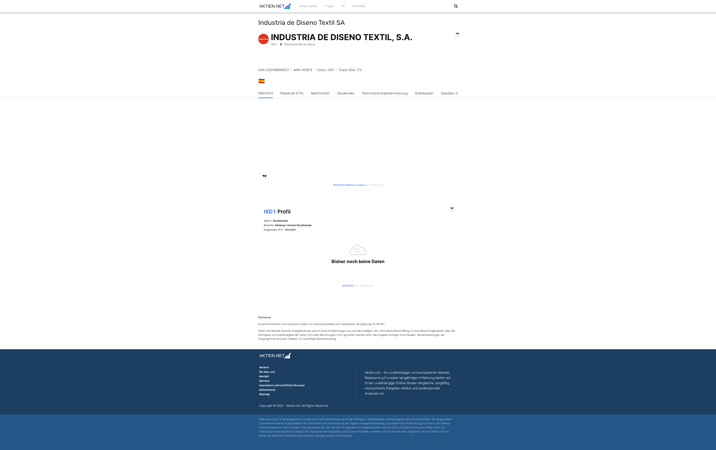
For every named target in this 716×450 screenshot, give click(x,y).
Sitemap (264, 394)
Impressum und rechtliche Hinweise (282, 385)
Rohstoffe (358, 6)
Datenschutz (267, 389)
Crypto (329, 6)
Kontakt (264, 376)
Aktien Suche (308, 6)
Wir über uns (267, 372)
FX (343, 6)
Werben (264, 367)
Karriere (264, 380)
